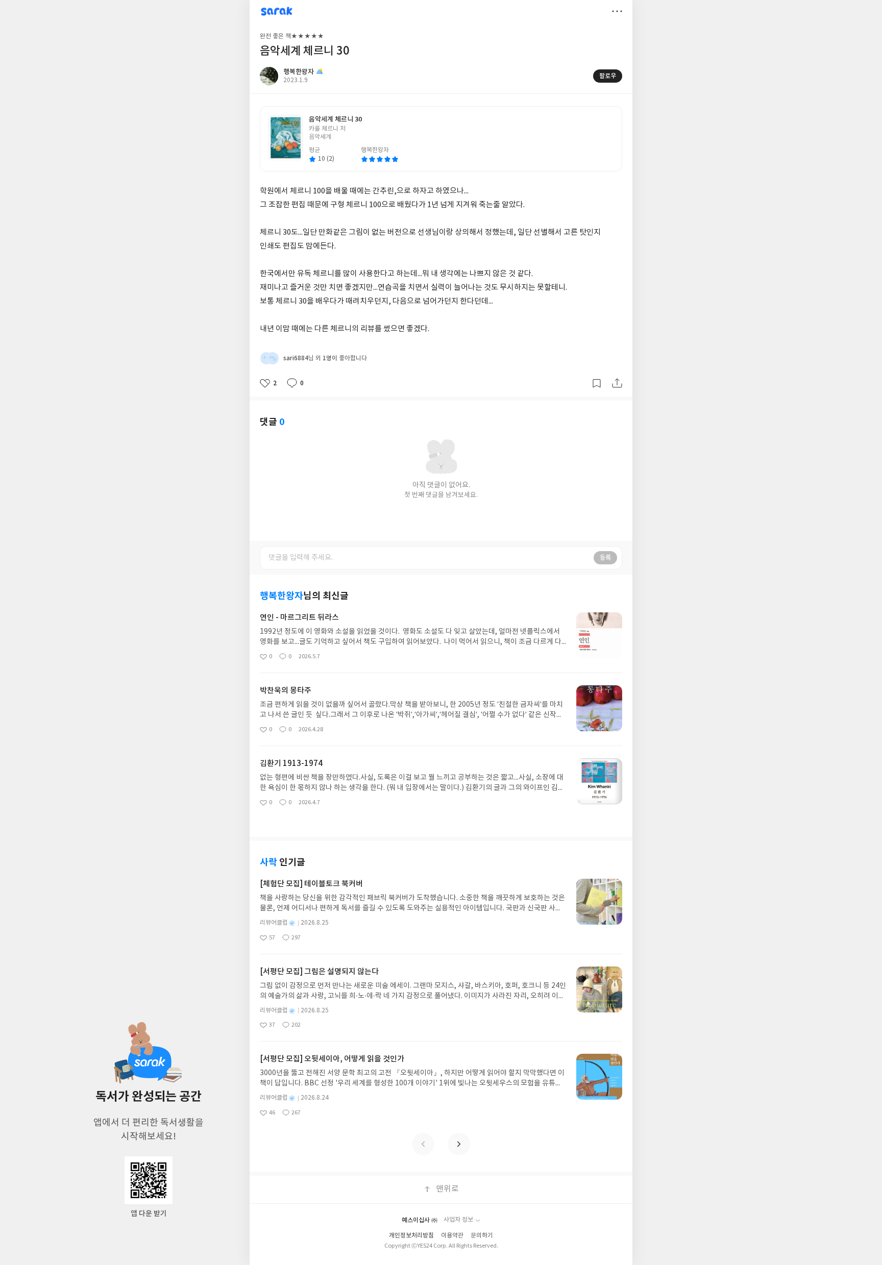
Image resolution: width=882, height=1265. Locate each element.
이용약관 (452, 1235)
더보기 (617, 11)
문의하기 (482, 1235)
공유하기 (617, 383)
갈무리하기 (597, 383)
